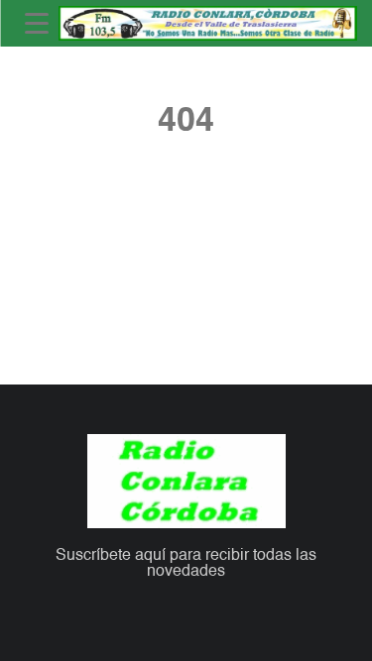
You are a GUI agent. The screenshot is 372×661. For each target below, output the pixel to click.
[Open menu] (37, 23)
